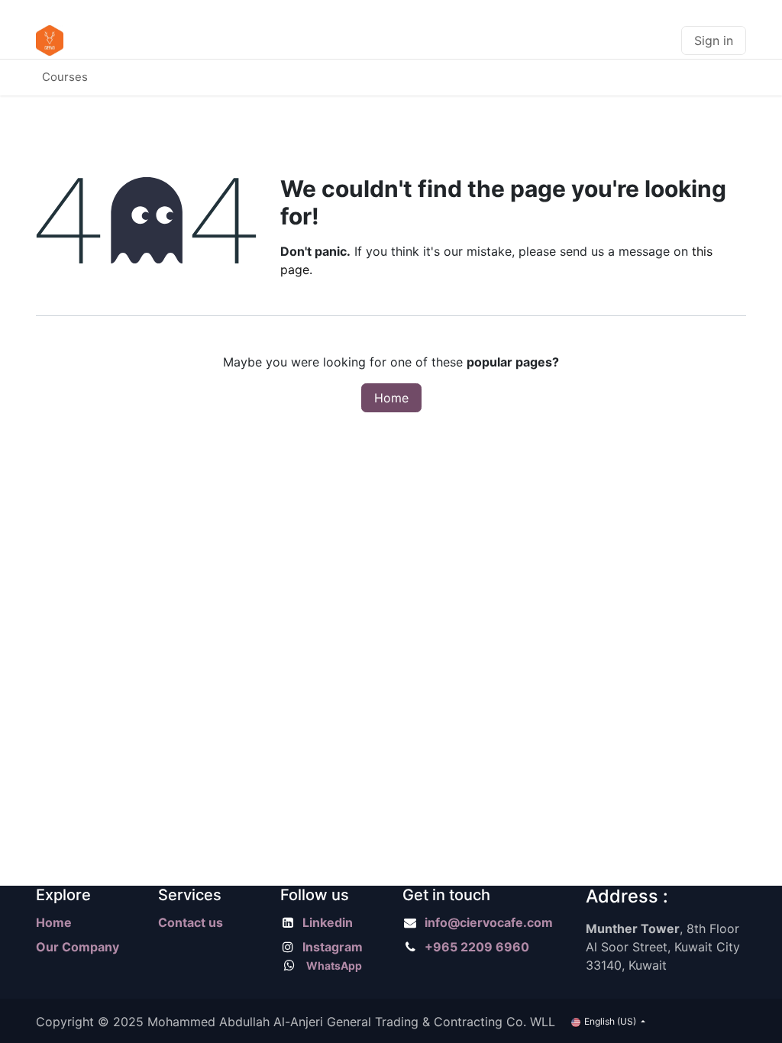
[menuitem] (65, 77)
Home (391, 397)
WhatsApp (334, 965)
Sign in (713, 40)
